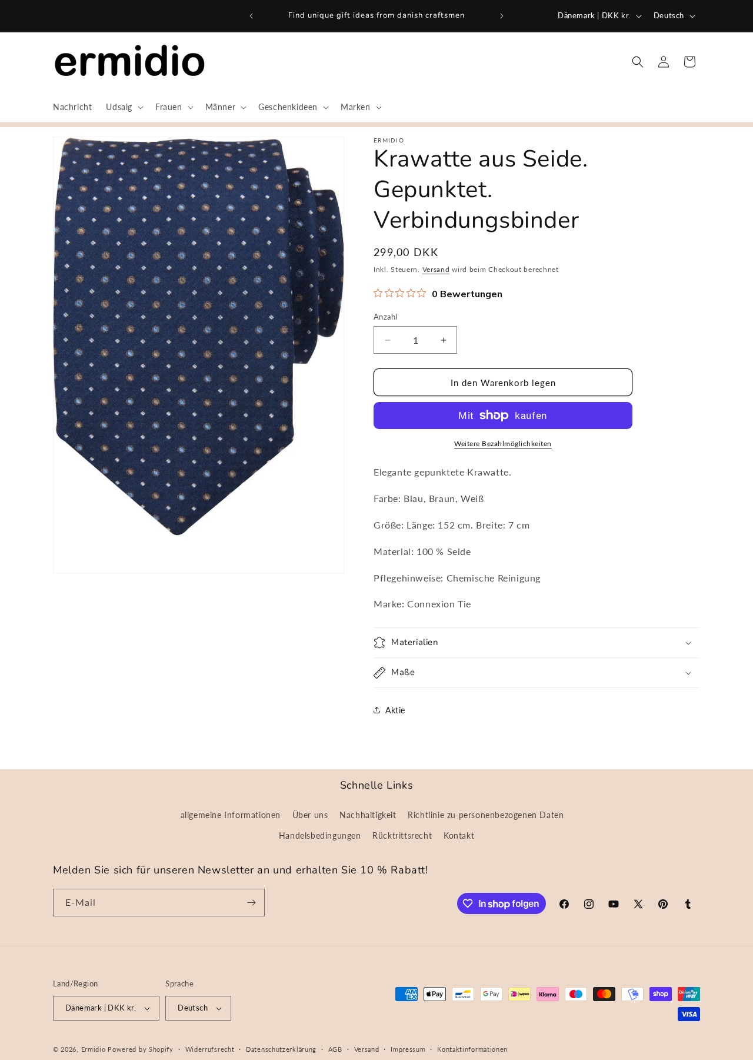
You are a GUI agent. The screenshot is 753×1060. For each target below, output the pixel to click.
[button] (123, 107)
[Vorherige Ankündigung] (251, 16)
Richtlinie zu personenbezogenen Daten (486, 815)
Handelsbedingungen (320, 835)
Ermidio (93, 1049)
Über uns (310, 815)
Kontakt (459, 835)
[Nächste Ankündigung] (502, 16)
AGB (335, 1049)
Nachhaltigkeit (367, 815)
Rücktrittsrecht (402, 835)
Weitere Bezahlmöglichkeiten (503, 443)
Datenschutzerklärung (281, 1049)
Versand (436, 269)
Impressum (408, 1049)
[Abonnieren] (251, 902)
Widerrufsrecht (210, 1049)
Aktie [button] (395, 710)
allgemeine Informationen (231, 815)
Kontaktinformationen (472, 1049)
